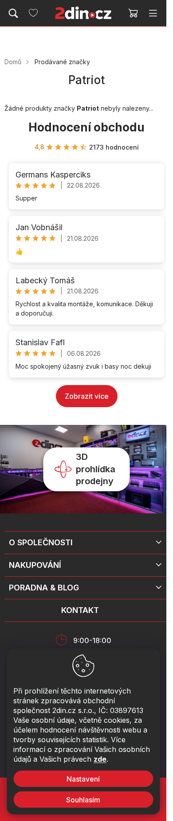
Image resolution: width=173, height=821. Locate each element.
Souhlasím (83, 799)
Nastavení (83, 779)
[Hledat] (13, 13)
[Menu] (153, 13)
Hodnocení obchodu (86, 127)
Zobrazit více (87, 396)
